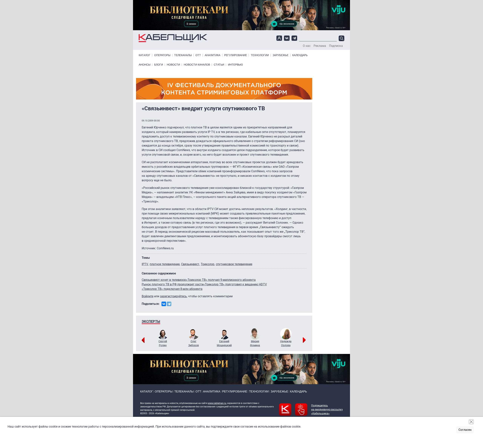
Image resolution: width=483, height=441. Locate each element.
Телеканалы (183, 55)
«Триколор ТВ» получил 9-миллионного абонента (221, 280)
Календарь (300, 55)
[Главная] (173, 38)
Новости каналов (197, 64)
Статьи (219, 64)
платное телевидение (165, 264)
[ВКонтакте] (164, 304)
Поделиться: (151, 304)
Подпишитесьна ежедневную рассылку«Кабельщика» (327, 409)
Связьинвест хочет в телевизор (164, 280)
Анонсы (144, 64)
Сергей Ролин (162, 343)
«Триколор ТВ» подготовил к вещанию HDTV (235, 284)
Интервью (235, 64)
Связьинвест (190, 264)
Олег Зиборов (193, 343)
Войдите (147, 296)
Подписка (336, 46)
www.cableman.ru (217, 403)
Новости (173, 64)
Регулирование (235, 55)
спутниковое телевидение (234, 264)
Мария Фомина (255, 343)
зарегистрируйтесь (173, 296)
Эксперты (151, 321)
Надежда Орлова (285, 343)
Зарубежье (280, 55)
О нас (307, 46)
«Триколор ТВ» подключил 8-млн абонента (172, 289)
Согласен (464, 430)
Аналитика (212, 55)
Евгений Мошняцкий (224, 343)
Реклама (320, 46)
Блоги (158, 64)
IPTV (145, 264)
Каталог (144, 55)
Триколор (207, 264)
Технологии (260, 55)
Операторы (162, 55)
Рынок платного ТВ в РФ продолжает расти (172, 284)
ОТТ (198, 55)
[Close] (471, 421)
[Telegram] (169, 304)
